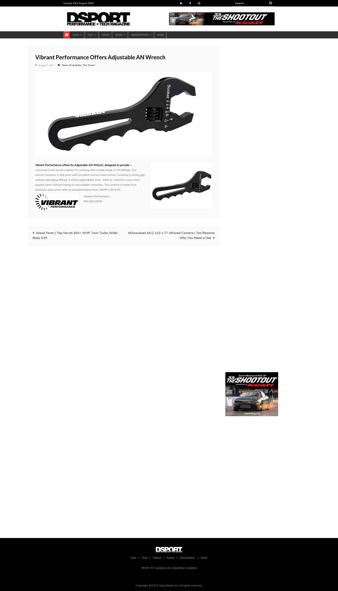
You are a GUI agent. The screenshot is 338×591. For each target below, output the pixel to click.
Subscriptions (139, 35)
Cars (76, 35)
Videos (106, 35)
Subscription (187, 557)
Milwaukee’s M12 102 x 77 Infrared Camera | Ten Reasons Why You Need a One (171, 235)
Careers (192, 567)
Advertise (178, 567)
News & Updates (72, 65)
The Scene (89, 65)
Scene (118, 35)
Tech (90, 35)
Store (160, 35)
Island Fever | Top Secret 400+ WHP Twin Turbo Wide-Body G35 (75, 235)
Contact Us (162, 567)
